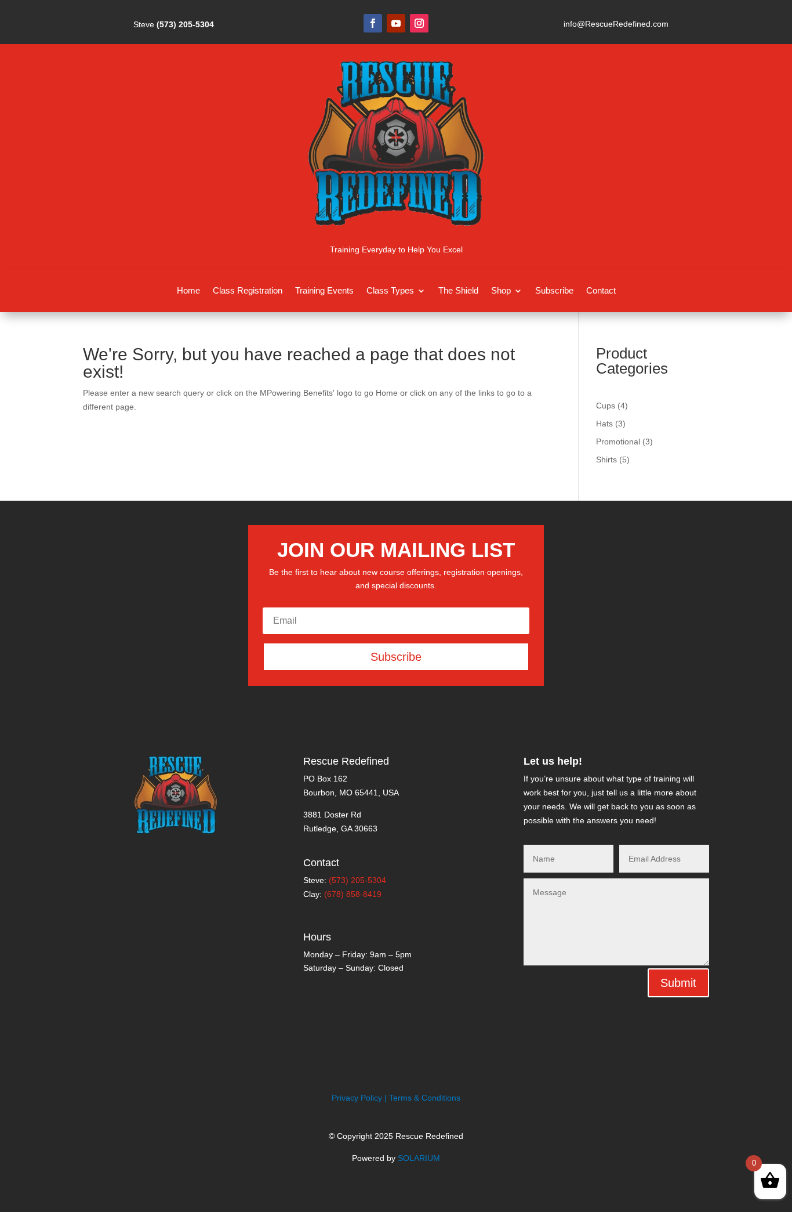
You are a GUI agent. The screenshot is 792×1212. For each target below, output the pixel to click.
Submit (678, 982)
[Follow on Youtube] (396, 23)
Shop (501, 291)
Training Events (324, 291)
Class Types (390, 291)
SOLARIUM (419, 1158)
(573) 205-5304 (185, 24)
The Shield (458, 291)
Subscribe (554, 291)
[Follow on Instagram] (419, 23)
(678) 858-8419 (353, 894)
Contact (601, 291)
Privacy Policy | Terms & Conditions (396, 1097)
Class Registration (247, 291)
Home (188, 291)
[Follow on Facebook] (373, 23)
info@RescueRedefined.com (616, 23)
